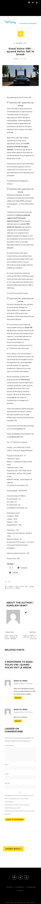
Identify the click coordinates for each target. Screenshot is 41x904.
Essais (16, 59)
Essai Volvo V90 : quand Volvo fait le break (20, 51)
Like (24, 59)
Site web (7, 783)
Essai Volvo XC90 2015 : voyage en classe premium (11, 637)
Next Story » (33, 632)
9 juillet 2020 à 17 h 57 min (23, 712)
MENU (20, 34)
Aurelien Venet (16, 605)
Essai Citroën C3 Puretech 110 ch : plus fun (29, 637)
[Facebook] (14, 877)
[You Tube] (26, 877)
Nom (7, 764)
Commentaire (10, 745)
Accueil (9, 887)
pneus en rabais (20, 681)
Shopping (31, 887)
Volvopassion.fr (19, 429)
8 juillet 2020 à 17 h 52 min (23, 683)
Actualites (20, 887)
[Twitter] (20, 877)
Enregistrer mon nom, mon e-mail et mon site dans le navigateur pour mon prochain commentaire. (19, 799)
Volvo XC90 (20, 201)
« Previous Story (9, 632)
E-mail (7, 774)
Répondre (18, 698)
